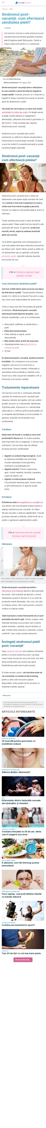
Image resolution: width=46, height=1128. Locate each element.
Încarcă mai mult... (23, 960)
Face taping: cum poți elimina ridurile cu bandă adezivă (22, 895)
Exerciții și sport (9, 738)
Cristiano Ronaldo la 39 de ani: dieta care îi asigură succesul (21, 833)
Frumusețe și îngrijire (11, 770)
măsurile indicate (14, 651)
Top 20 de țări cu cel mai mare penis (21, 953)
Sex (3, 798)
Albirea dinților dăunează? (16, 772)
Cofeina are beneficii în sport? (18, 925)
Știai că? (5, 951)
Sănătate (5, 9)
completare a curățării (30, 502)
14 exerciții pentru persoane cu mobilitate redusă (18, 742)
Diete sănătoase (8, 860)
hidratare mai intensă (12, 591)
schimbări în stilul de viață (14, 112)
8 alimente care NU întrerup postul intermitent (20, 864)
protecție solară (9, 256)
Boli (11, 9)
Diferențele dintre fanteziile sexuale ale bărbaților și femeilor (21, 802)
